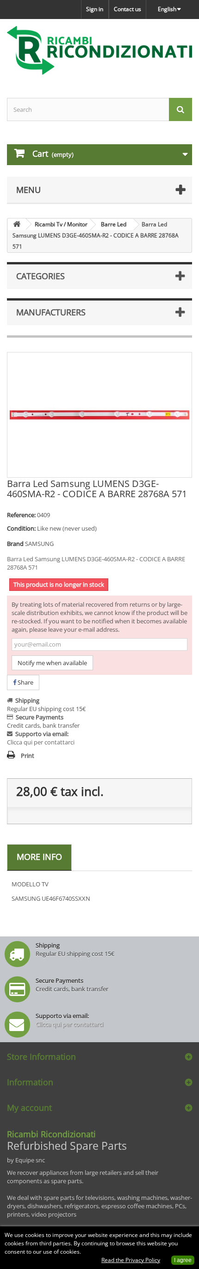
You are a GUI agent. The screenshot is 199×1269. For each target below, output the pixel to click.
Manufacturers (51, 312)
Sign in (94, 9)
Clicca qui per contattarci (41, 742)
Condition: (21, 528)
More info (39, 856)
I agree (183, 1260)
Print (27, 755)
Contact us (127, 9)
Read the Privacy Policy (130, 1260)
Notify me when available (52, 663)
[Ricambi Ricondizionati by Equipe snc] (99, 50)
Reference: (21, 515)
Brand (15, 543)
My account (29, 1107)
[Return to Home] (16, 224)
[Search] (180, 109)
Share (24, 682)
